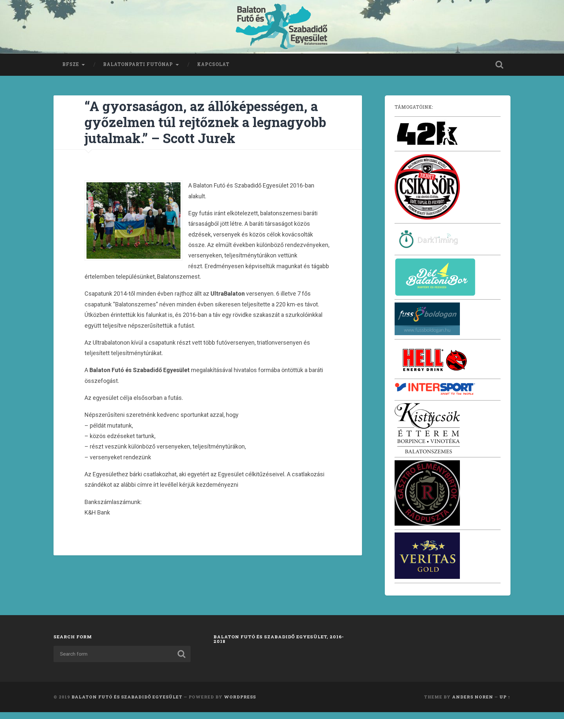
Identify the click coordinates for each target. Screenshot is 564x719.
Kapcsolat (213, 64)
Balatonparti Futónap (138, 64)
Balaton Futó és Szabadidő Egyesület (126, 696)
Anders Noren (472, 696)
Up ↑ (504, 696)
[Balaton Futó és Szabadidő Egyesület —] (282, 26)
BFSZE (70, 64)
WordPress (240, 696)
